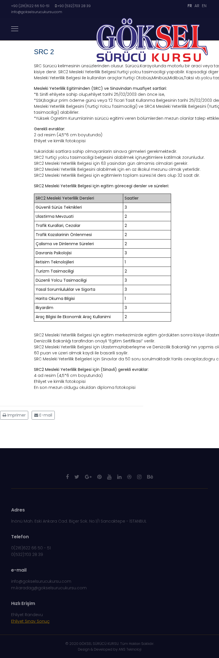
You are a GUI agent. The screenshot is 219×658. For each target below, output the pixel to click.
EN (204, 6)
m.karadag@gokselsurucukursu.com (49, 588)
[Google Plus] (88, 476)
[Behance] (150, 476)
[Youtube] (109, 476)
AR (196, 6)
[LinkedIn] (119, 476)
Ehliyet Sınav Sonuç (30, 621)
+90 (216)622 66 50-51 (30, 5)
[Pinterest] (99, 476)
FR (190, 6)
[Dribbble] (129, 476)
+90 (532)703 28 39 (74, 5)
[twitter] (76, 476)
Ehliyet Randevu (27, 615)
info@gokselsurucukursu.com (36, 11)
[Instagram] (139, 476)
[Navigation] (14, 29)
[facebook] (67, 476)
